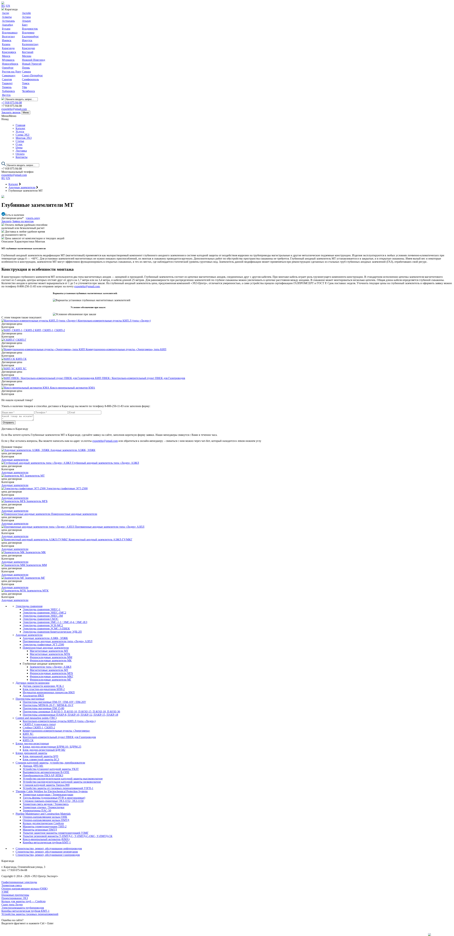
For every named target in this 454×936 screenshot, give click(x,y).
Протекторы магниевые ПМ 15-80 (43, 708)
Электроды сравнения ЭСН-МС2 (43, 625)
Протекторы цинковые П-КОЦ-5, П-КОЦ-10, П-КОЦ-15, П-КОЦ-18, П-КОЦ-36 (71, 711)
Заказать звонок (11, 112)
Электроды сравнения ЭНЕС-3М (43, 615)
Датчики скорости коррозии (32, 682)
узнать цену (33, 218)
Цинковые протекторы (15, 894)
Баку (25, 24)
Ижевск (6, 40)
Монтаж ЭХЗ (24, 137)
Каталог (20, 128)
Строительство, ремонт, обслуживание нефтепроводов (49, 848)
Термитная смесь (11, 885)
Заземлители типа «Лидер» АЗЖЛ (50, 666)
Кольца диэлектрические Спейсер (43, 823)
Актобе (26, 13)
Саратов (7, 79)
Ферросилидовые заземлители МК (51, 660)
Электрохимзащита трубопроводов (22, 907)
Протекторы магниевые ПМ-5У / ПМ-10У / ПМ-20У (54, 701)
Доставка (21, 150)
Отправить (8, 422)
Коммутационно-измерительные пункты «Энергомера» (56, 730)
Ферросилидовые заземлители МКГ (51, 676)
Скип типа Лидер (12, 904)
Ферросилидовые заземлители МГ (50, 679)
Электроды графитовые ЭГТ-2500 (43, 644)
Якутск (6, 94)
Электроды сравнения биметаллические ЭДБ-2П (52, 631)
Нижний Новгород (33, 59)
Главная (20, 125)
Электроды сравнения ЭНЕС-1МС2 (44, 612)
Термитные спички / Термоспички (43, 807)
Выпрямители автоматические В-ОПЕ (46, 772)
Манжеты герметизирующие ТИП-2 (45, 826)
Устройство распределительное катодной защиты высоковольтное (63, 778)
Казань (6, 44)
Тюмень (7, 87)
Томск (25, 83)
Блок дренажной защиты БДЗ (40, 756)
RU (3, 5)
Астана (26, 16)
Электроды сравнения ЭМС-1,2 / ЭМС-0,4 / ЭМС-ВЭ (55, 622)
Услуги (20, 131)
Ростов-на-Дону (11, 71)
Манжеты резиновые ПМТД (40, 829)
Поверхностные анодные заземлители (46, 647)
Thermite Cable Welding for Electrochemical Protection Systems (52, 791)
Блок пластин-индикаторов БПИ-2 (44, 689)
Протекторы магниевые (30, 698)
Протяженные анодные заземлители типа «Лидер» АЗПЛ (57, 641)
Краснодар (28, 48)
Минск (6, 55)
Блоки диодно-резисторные (32, 743)
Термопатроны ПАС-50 (37, 810)
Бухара (6, 28)
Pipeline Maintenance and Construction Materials (43, 813)
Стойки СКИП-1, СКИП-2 (39, 727)
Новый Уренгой (31, 63)
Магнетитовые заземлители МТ (49, 650)
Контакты (21, 157)
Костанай (27, 52)
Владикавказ (9, 32)
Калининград (30, 44)
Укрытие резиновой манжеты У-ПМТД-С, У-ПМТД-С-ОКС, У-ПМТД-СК (67, 836)
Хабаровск (8, 91)
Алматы (7, 16)
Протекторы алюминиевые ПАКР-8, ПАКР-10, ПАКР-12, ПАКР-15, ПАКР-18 (70, 714)
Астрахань (8, 20)
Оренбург (8, 67)
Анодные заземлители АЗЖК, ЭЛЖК (45, 638)
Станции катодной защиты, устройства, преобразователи (50, 762)
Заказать (6, 221)
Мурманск (8, 59)
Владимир (28, 32)
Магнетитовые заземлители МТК (50, 654)
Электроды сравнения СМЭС (41, 618)
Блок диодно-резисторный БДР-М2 (44, 749)
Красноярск (9, 52)
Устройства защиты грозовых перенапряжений (29, 914)
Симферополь (30, 79)
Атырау (26, 20)
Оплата (20, 153)
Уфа (24, 87)
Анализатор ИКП (33, 695)
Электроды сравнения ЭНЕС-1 (41, 609)
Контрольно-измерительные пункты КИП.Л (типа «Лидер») (59, 721)
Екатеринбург (30, 36)
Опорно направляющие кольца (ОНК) (24, 888)
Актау (5, 13)
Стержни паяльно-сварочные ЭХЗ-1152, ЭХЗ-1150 (53, 800)
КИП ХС (28, 733)
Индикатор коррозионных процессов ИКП (49, 692)
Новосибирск (10, 63)
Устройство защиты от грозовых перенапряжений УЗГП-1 (58, 788)
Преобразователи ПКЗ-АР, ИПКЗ (43, 775)
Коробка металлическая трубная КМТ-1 (47, 842)
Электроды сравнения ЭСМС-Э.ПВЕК (46, 628)
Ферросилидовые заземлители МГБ (51, 673)
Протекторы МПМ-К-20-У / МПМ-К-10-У (48, 705)
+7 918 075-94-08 (11, 102)
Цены (19, 147)
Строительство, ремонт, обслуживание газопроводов (48, 854)
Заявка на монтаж (23, 221)
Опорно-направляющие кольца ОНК (45, 816)
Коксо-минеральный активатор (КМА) (46, 839)
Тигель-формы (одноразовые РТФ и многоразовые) (54, 797)
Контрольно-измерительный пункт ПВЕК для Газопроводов (59, 737)
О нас (19, 144)
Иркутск (27, 40)
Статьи (20, 141)
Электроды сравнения (29, 606)
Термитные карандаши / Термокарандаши (48, 794)
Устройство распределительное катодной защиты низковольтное (62, 781)
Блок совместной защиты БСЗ (41, 759)
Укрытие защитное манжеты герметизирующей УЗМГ (55, 832)
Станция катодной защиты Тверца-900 (46, 784)
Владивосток (30, 28)
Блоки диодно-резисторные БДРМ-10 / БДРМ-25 (52, 746)
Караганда (8, 48)
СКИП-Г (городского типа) (39, 724)
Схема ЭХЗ (22, 134)
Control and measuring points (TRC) (36, 717)
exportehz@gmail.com (14, 109)
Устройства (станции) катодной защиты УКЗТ (51, 769)
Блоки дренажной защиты (31, 753)
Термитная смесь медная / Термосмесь (46, 804)
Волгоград (8, 36)
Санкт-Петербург (32, 75)
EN (8, 5)
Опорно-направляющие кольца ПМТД (46, 820)
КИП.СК (28, 740)
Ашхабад (7, 24)
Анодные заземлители (14, 459)
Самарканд (8, 75)
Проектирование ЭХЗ (14, 898)
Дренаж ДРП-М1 (33, 765)
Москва (26, 55)
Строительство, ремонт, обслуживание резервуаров (47, 851)
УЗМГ (5, 891)
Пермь (26, 67)
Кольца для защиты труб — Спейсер (23, 901)
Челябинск (28, 91)
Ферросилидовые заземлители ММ (51, 657)
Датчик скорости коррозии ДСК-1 (43, 685)
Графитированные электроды (19, 882)
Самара (26, 71)
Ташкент (7, 83)
